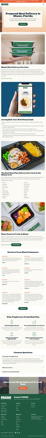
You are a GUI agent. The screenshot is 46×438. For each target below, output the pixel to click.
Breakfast (18, 426)
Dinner (17, 429)
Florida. (39, 418)
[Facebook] (15, 432)
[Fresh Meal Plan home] (21, 4)
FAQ (17, 406)
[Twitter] (17, 432)
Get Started (23, 24)
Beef (17, 423)
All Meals (2, 416)
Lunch (17, 428)
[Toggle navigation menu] (43, 4)
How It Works (3, 408)
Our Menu (3, 406)
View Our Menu (16, 244)
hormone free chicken (6, 244)
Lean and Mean (4, 419)
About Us (18, 405)
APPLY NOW (43, 1)
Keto (2, 421)
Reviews (17, 410)
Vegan (2, 424)
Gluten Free (18, 419)
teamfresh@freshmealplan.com (7, 432)
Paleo (2, 423)
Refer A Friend (4, 411)
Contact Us (33, 405)
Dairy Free (18, 421)
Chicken (17, 416)
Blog (17, 408)
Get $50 (32, 406)
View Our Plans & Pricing (6, 78)
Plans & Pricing (4, 410)
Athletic (17, 424)
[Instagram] (19, 432)
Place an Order (4, 405)
